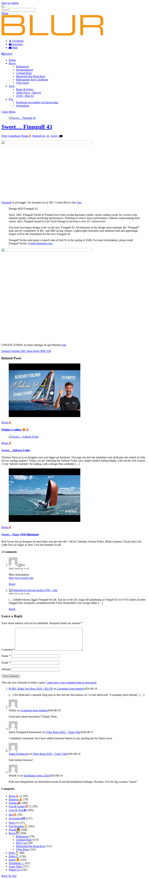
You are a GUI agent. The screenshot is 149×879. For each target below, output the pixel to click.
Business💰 (16, 799)
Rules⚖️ (14, 856)
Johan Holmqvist (18, 753)
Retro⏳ (14, 852)
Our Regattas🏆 (18, 826)
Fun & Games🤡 (19, 806)
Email (5, 662)
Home (12, 60)
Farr (79, 202)
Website (6, 669)
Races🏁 (14, 833)
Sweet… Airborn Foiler (15, 450)
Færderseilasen (24, 69)
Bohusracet (22, 66)
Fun (11, 99)
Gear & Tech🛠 (18, 810)
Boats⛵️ (26, 135)
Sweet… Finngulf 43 (26, 126)
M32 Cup (21, 842)
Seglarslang (22, 105)
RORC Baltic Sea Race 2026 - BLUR (31, 688)
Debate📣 (15, 802)
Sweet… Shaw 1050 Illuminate (20, 534)
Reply (12, 584)
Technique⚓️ (16, 863)
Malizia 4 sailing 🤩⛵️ (15, 429)
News (12, 822)
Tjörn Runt (22, 82)
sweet (54, 135)
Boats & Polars (24, 89)
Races (12, 63)
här (64, 344)
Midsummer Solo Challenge (32, 79)
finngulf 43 (38, 135)
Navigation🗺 (17, 818)
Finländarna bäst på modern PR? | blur (35, 590)
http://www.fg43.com (21, 577)
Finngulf (6, 202)
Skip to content (10, 3)
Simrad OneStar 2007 (13, 351)
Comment (8, 649)
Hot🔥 (13, 814)
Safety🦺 (14, 859)
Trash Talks (15, 866)
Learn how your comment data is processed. (71, 682)
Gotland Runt (24, 73)
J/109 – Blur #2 (25, 95)
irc (48, 135)
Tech (11, 86)
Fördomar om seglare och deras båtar (37, 102)
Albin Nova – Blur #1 (28, 92)
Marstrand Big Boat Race (30, 76)
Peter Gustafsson (11, 135)
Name (6, 655)
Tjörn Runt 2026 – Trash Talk (63, 732)
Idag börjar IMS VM (38, 351)
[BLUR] (52, 34)
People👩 (14, 829)
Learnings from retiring (70, 688)
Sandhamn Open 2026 (36, 775)
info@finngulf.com (41, 243)
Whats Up (14, 869)
